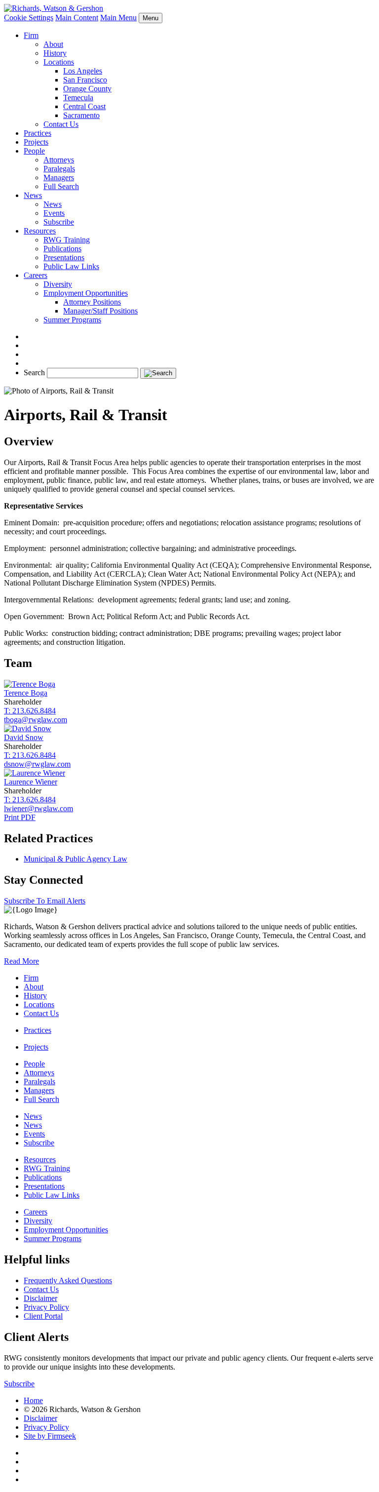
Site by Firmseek (50, 1436)
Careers (35, 275)
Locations (58, 62)
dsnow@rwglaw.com (37, 764)
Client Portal (43, 1316)
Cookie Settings (28, 17)
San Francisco (85, 80)
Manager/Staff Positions (100, 311)
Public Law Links (71, 266)
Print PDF (20, 817)
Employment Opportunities (85, 293)
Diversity (57, 284)
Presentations (63, 257)
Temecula (78, 97)
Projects (36, 142)
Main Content (76, 17)
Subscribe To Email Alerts (44, 901)
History (55, 53)
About (53, 44)
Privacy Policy (46, 1307)
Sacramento (81, 115)
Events (54, 213)
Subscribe (58, 222)
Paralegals (59, 168)
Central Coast (84, 106)
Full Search (61, 186)
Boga (25, 693)
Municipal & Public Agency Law (75, 859)
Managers (58, 177)
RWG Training (66, 240)
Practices (37, 133)
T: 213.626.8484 (30, 711)
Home (33, 1400)
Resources (40, 231)
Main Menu (118, 17)
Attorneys (58, 160)
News (33, 195)
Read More (21, 961)
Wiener (30, 782)
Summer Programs (72, 319)
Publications (62, 248)
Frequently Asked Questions (68, 1280)
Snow (23, 737)
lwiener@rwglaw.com (38, 808)
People (34, 151)
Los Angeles (82, 71)
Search (34, 372)
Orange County (87, 88)
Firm (31, 35)
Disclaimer (40, 1298)
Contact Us (60, 124)
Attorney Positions (92, 302)
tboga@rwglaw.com (35, 719)
